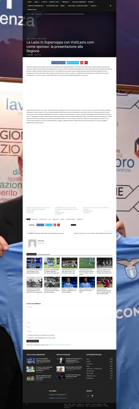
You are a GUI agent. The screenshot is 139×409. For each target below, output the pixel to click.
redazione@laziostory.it (61, 398)
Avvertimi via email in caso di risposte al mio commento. (41, 335)
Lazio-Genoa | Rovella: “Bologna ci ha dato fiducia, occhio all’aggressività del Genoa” (34, 271)
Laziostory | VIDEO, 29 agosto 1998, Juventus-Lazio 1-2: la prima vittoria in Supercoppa (69, 271)
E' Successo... (89, 364)
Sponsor (62, 219)
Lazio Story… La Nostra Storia (78, 5)
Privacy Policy (32, 9)
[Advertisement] (69, 94)
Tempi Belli (65, 2)
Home (29, 2)
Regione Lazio (56, 219)
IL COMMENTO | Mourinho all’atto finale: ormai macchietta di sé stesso (45, 233)
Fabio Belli (30, 54)
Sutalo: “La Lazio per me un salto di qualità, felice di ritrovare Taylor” (87, 290)
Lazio (50, 219)
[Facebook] (88, 395)
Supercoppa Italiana (70, 219)
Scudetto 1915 (53, 2)
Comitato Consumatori (35, 5)
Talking (90, 2)
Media (62, 5)
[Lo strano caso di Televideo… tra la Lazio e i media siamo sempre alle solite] (60, 377)
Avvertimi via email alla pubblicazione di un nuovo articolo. (41, 338)
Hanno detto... (34, 38)
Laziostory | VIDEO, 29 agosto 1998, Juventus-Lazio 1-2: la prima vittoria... (43, 377)
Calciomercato (90, 371)
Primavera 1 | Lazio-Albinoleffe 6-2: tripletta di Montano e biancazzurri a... (44, 369)
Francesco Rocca (43, 219)
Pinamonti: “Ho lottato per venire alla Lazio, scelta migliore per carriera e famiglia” (69, 290)
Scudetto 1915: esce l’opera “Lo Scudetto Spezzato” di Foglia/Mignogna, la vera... (74, 360)
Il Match (44, 2)
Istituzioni (44, 38)
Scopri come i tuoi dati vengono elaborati (59, 344)
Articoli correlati (31, 254)
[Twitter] (92, 395)
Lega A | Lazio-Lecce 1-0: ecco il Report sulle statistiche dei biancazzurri (93, 233)
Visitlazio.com (80, 219)
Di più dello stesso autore (43, 254)
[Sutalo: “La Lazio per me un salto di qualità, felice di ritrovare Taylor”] (87, 282)
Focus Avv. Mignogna (79, 2)
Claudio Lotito (34, 219)
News (36, 2)
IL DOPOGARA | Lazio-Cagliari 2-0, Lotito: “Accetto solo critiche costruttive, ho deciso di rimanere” (66, 209)
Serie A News (89, 373)
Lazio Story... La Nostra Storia (94, 368)
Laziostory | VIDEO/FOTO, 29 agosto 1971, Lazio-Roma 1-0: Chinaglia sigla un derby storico (104, 271)
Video (87, 366)
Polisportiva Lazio (52, 5)
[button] (110, 6)
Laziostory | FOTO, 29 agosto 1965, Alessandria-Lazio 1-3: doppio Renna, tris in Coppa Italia (34, 290)
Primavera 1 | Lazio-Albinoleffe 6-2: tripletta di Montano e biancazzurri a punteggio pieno (51, 271)
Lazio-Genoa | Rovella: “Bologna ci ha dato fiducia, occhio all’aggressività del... (43, 360)
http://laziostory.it (41, 243)
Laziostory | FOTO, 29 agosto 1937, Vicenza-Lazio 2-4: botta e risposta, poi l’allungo (51, 290)
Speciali (93, 5)
